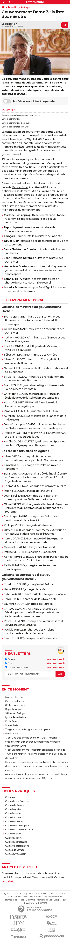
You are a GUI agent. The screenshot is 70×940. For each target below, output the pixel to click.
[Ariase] (18, 936)
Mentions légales (44, 900)
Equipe (27, 893)
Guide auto (11, 797)
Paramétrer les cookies (14, 900)
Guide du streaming (16, 841)
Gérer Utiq (30, 900)
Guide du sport (13, 837)
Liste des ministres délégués (16, 123)
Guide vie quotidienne (17, 845)
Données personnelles (53, 897)
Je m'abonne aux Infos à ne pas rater (34, 101)
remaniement (31, 209)
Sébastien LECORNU (17, 354)
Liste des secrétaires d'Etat (15, 126)
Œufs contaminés (15, 705)
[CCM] (51, 917)
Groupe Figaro (60, 900)
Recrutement (35, 897)
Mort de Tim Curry (15, 697)
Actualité (12, 7)
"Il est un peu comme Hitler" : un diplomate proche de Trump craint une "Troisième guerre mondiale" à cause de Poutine (35, 753)
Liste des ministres (11, 119)
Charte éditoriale (39, 893)
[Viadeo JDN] (51, 930)
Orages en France (15, 701)
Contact (62, 893)
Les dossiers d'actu (17, 667)
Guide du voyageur (15, 853)
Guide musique (13, 833)
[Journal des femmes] (18, 917)
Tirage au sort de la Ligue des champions (27, 729)
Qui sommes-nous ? (13, 893)
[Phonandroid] (51, 936)
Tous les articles (15, 897)
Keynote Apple (13, 709)
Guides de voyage (15, 849)
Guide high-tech (14, 809)
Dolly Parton (12, 721)
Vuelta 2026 (12, 725)
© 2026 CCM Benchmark (35, 903)
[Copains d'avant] (18, 930)
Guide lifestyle (13, 817)
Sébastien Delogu (15, 713)
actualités (8, 881)
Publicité (53, 893)
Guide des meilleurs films (19, 829)
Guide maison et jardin (17, 825)
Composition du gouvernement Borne (21, 115)
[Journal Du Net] (18, 923)
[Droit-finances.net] (51, 923)
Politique (25, 7)
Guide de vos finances (17, 801)
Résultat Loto (12, 733)
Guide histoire (13, 813)
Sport (10, 663)
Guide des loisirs (14, 821)
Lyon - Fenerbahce (15, 717)
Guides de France (14, 805)
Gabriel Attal (20, 187)
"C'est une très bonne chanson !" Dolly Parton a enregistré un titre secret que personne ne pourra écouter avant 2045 (33, 741)
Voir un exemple (56, 659)
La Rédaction (9, 23)
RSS (25, 897)
